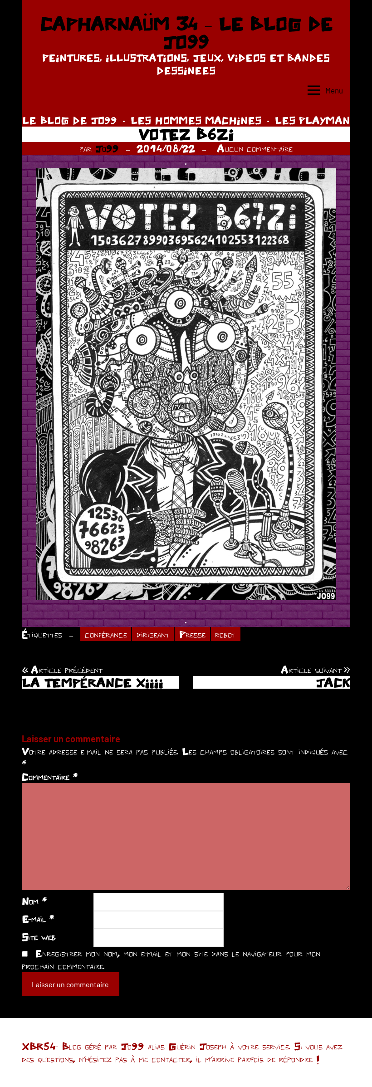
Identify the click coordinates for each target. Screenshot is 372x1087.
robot (225, 634)
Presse (192, 634)
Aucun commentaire (255, 148)
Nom (34, 901)
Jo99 (107, 148)
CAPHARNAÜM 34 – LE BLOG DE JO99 (186, 33)
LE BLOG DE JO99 (69, 120)
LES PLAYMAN (312, 120)
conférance (106, 634)
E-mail (38, 918)
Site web (39, 936)
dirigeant (153, 634)
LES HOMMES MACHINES (196, 120)
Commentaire (50, 776)
